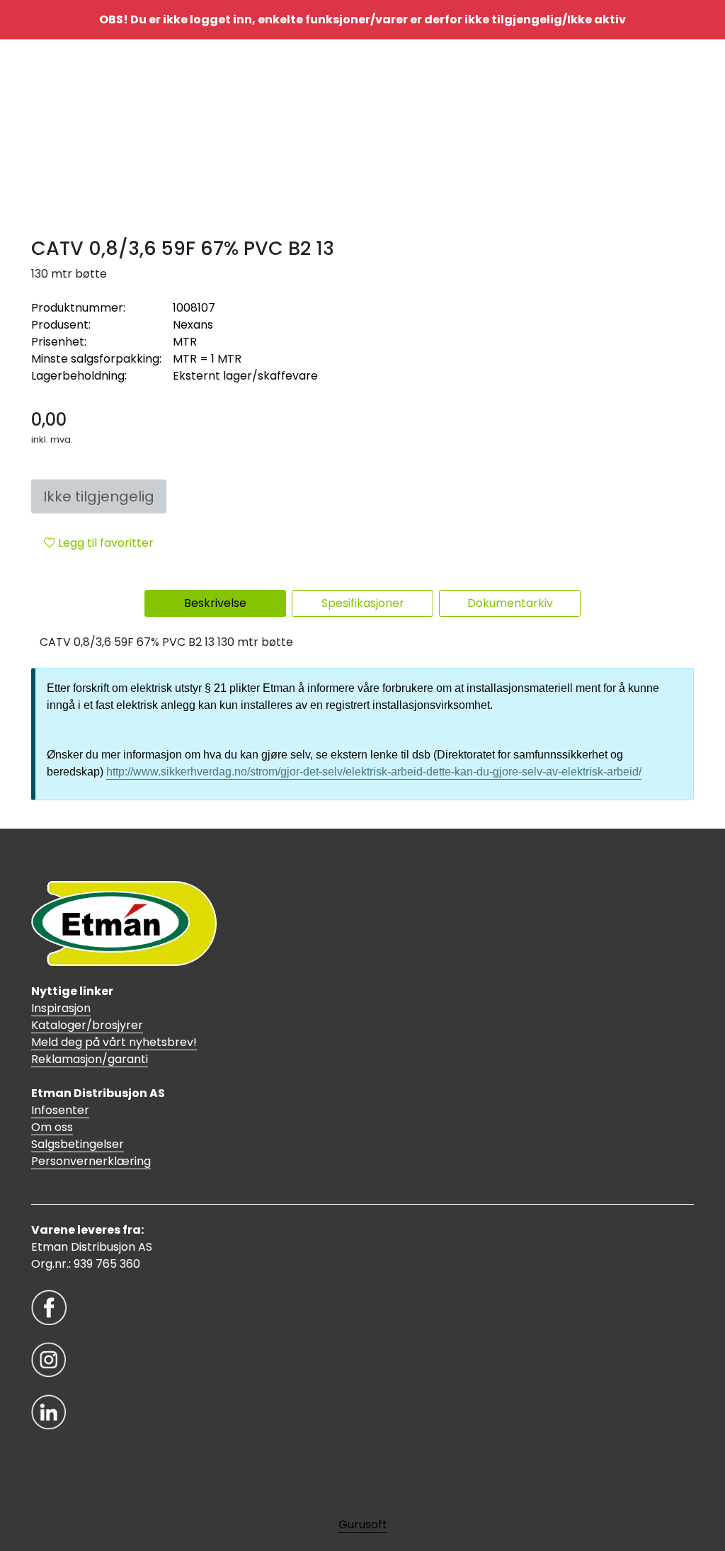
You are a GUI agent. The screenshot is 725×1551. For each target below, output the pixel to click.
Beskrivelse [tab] (215, 603)
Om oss (52, 1127)
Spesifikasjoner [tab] (362, 603)
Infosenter (60, 1110)
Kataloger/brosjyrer (87, 1025)
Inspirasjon (61, 1008)
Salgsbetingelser (77, 1144)
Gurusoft (362, 1524)
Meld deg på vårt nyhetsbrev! (114, 1042)
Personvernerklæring (91, 1161)
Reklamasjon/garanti (89, 1059)
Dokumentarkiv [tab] (510, 603)
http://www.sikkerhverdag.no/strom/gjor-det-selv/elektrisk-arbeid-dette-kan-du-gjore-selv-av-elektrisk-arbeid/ (373, 772)
